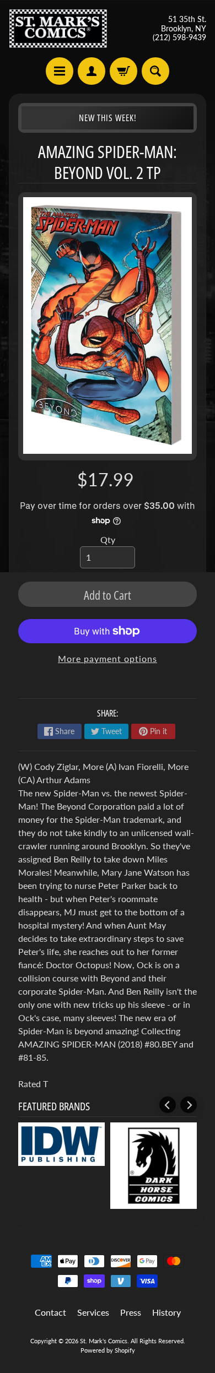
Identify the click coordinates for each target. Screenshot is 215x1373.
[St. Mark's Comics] (58, 28)
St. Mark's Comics (103, 1340)
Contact (50, 1312)
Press (130, 1312)
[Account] (91, 71)
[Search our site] (155, 71)
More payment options (107, 658)
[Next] (188, 1105)
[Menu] (59, 71)
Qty (107, 539)
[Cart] (123, 71)
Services (93, 1312)
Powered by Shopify (107, 1350)
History (166, 1312)
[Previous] (167, 1105)
